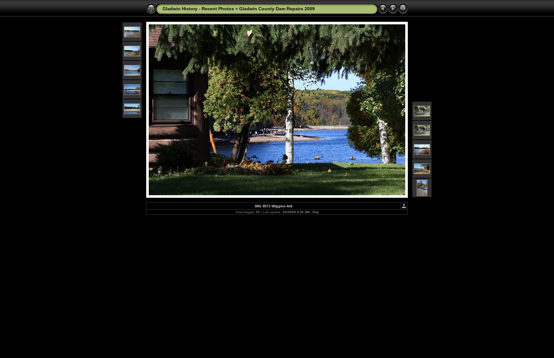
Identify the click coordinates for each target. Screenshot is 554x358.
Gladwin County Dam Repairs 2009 (277, 8)
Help (315, 212)
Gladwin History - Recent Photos (198, 8)
